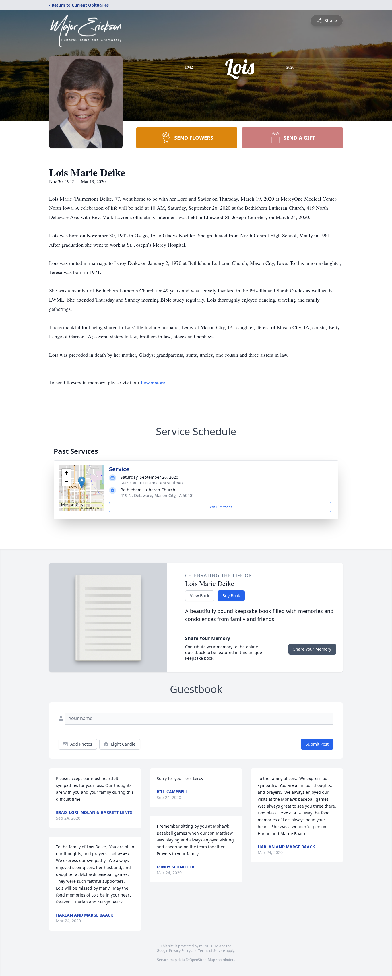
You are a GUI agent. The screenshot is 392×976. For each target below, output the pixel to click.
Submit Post (317, 744)
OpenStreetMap (202, 959)
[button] (81, 482)
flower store (153, 382)
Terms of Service (211, 950)
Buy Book (231, 595)
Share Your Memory (312, 649)
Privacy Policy (180, 950)
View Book (199, 595)
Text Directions (220, 507)
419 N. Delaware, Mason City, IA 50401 (157, 495)
